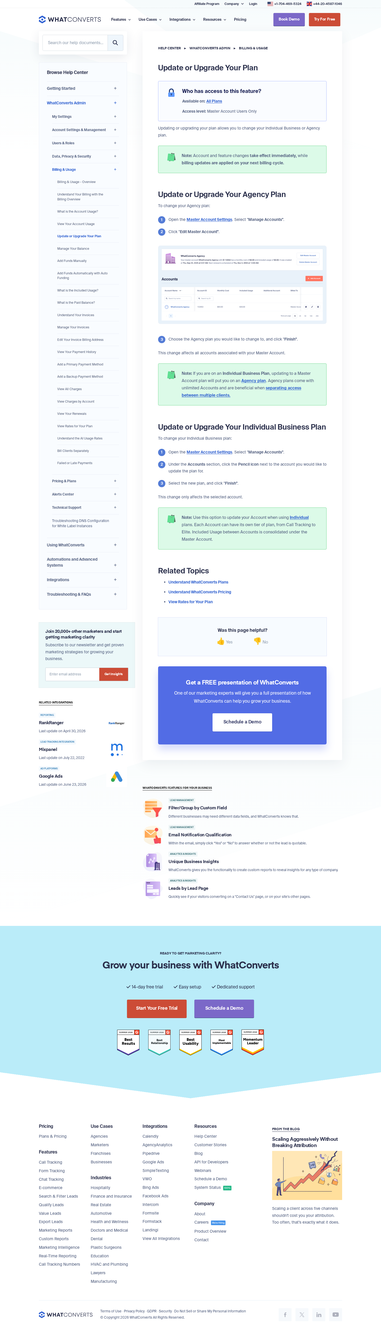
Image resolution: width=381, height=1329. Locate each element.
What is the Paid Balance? (76, 303)
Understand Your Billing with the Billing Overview (80, 196)
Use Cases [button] (148, 19)
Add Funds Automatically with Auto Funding (82, 275)
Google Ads (153, 1162)
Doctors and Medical (109, 1230)
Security (165, 1311)
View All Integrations (161, 1238)
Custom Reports (54, 1239)
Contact (201, 1240)
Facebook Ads (155, 1196)
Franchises (101, 1153)
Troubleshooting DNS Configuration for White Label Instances (80, 523)
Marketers (100, 1145)
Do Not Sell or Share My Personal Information (210, 1311)
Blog (198, 1153)
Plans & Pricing (53, 1136)
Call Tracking (50, 1162)
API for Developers (211, 1162)
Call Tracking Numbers (59, 1264)
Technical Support (66, 507)
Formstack (152, 1221)
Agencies (99, 1136)
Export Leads (51, 1221)
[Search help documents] (115, 43)
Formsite (151, 1213)
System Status (212, 1187)
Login (253, 4)
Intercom (151, 1204)
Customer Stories (210, 1145)
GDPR (152, 1311)
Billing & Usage (64, 169)
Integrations (58, 579)
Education (100, 1256)
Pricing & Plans (64, 481)
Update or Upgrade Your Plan (79, 236)
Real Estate (101, 1205)
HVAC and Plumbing (109, 1264)
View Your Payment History (76, 352)
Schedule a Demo (210, 1179)
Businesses (101, 1162)
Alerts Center (63, 494)
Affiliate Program (206, 4)
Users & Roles (63, 143)
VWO (147, 1179)
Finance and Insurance (111, 1196)
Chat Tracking (51, 1179)
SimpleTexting (156, 1170)
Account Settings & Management (79, 130)
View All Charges (69, 389)
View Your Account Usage (76, 224)
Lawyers (98, 1273)
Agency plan (253, 380)
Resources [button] (212, 19)
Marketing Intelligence (59, 1247)
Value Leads (50, 1213)
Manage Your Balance (73, 249)
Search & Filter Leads (58, 1196)
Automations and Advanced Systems (72, 562)
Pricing (240, 19)
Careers (209, 1222)
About (199, 1214)
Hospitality (100, 1187)
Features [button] (119, 19)
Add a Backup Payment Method (80, 377)
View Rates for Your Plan (75, 426)
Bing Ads (151, 1187)
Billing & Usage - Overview (76, 182)
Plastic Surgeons (106, 1247)
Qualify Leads (51, 1205)
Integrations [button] (181, 19)
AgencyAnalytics (157, 1145)
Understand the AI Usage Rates (79, 438)
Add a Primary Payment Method (80, 364)
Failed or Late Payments (74, 463)
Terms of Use (111, 1311)
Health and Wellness (109, 1221)
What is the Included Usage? (77, 290)
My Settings (62, 116)
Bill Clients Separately (73, 451)
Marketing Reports (55, 1230)
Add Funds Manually (72, 261)
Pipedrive (151, 1153)
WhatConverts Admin (66, 103)
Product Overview (210, 1231)
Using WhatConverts (65, 545)
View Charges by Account (75, 401)
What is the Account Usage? (77, 211)
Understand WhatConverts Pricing (199, 592)
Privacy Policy (134, 1311)
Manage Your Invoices (73, 327)
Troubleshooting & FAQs (69, 594)
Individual (299, 517)
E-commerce (50, 1187)
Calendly (150, 1136)
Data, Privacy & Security (71, 156)
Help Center (169, 48)
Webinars (202, 1170)
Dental (97, 1239)
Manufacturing (104, 1281)
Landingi (150, 1230)
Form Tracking (52, 1171)
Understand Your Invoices (75, 315)
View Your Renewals (71, 414)
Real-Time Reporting (57, 1256)
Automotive (101, 1213)
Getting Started (61, 88)
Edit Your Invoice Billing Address (80, 340)
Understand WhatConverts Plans (198, 582)
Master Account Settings (209, 219)
